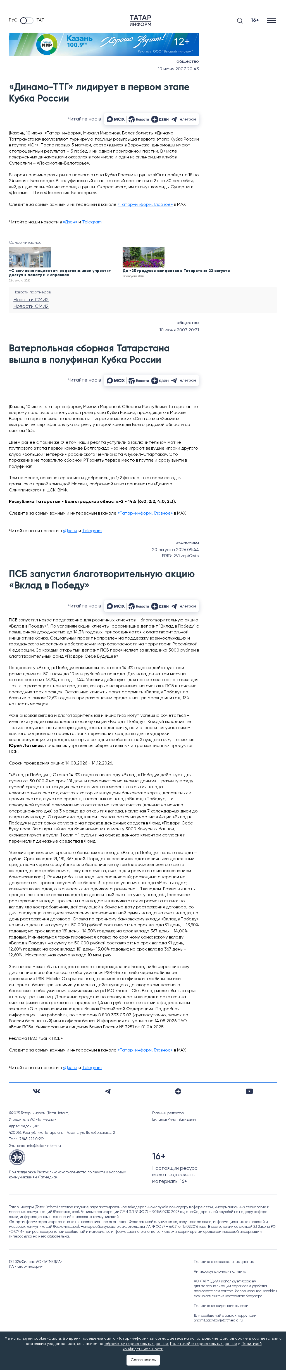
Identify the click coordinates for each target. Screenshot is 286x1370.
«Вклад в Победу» (28, 626)
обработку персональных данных (136, 1344)
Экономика (187, 543)
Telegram (92, 222)
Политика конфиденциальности (221, 1306)
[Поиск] (240, 20)
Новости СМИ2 (31, 299)
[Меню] (272, 20)
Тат (40, 20)
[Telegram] (107, 1091)
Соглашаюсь (143, 1360)
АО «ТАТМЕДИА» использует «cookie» (225, 1281)
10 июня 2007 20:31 (179, 330)
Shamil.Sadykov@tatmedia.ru (218, 1320)
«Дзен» (70, 222)
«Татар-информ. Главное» (145, 204)
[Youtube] (249, 1091)
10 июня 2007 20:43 (178, 69)
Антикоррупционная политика (220, 1271)
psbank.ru (57, 1015)
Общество (188, 61)
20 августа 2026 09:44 (175, 550)
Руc (13, 20)
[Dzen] (178, 1091)
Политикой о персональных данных (203, 1344)
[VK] (36, 1091)
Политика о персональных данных (224, 1262)
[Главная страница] (140, 20)
